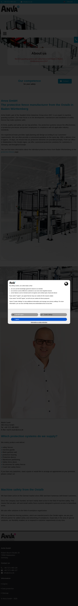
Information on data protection (39, 322)
